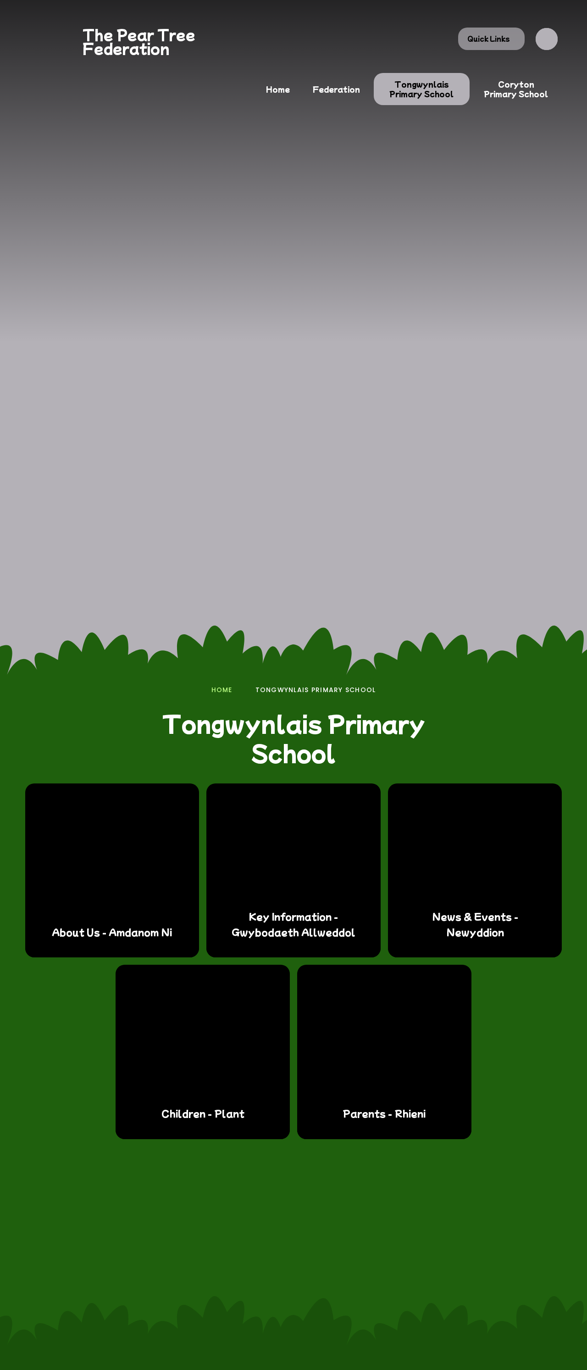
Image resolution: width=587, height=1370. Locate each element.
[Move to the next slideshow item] (533, 611)
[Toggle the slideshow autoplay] (558, 611)
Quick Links (488, 38)
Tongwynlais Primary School (315, 689)
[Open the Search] (547, 39)
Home (222, 689)
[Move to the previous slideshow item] (508, 611)
